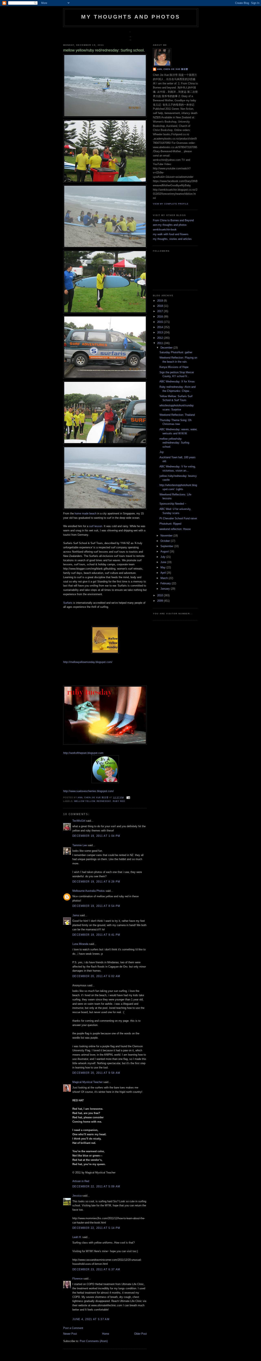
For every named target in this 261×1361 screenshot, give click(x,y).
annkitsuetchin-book (165, 229)
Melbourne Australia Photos (88, 890)
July (163, 556)
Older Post (140, 1333)
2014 (160, 327)
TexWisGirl (78, 820)
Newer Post (70, 1333)
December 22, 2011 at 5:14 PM (96, 1227)
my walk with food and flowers (170, 234)
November (166, 535)
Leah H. (77, 1237)
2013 (160, 332)
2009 (160, 600)
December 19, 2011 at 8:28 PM (96, 881)
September (167, 546)
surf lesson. (96, 526)
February (166, 583)
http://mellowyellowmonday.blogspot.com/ (87, 662)
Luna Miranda (80, 943)
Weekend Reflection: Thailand (177, 414)
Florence (77, 1278)
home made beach (85, 513)
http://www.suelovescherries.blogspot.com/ (88, 791)
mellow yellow (84, 801)
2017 (160, 311)
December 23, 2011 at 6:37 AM (96, 1269)
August (165, 551)
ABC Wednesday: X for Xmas (177, 381)
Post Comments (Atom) (94, 1341)
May (163, 567)
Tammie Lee (79, 845)
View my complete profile (170, 204)
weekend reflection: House (175, 529)
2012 (160, 337)
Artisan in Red (80, 1181)
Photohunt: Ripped (170, 523)
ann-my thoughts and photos (170, 224)
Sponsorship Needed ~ (172, 503)
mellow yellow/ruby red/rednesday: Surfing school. (174, 442)
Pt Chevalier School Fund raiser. (178, 518)
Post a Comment (73, 1328)
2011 (160, 343)
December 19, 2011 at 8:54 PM (96, 905)
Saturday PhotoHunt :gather (175, 352)
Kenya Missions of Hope (173, 367)
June (163, 562)
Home (105, 1333)
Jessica (77, 1195)
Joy (161, 452)
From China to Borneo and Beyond (173, 220)
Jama (75, 915)
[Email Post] (128, 797)
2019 (160, 300)
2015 (160, 321)
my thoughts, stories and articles (172, 238)
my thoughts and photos (130, 17)
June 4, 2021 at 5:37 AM (90, 1319)
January (165, 588)
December (166, 347)
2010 (160, 595)
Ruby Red (119, 801)
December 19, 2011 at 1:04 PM (96, 835)
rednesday (104, 801)
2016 (160, 316)
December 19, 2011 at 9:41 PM (96, 934)
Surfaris (67, 602)
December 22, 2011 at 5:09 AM (96, 1186)
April (163, 572)
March (164, 578)
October (165, 540)
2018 (160, 305)
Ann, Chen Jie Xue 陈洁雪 (93, 797)
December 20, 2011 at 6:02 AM (96, 976)
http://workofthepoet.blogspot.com (83, 752)
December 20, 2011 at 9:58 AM (96, 1072)
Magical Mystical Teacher (87, 1082)
